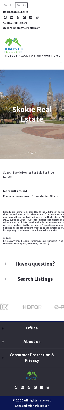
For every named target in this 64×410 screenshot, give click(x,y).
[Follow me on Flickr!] (30, 17)
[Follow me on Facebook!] (5, 17)
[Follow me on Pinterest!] (24, 17)
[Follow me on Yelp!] (18, 17)
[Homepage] (13, 45)
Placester (42, 406)
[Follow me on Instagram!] (37, 17)
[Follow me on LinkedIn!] (11, 17)
